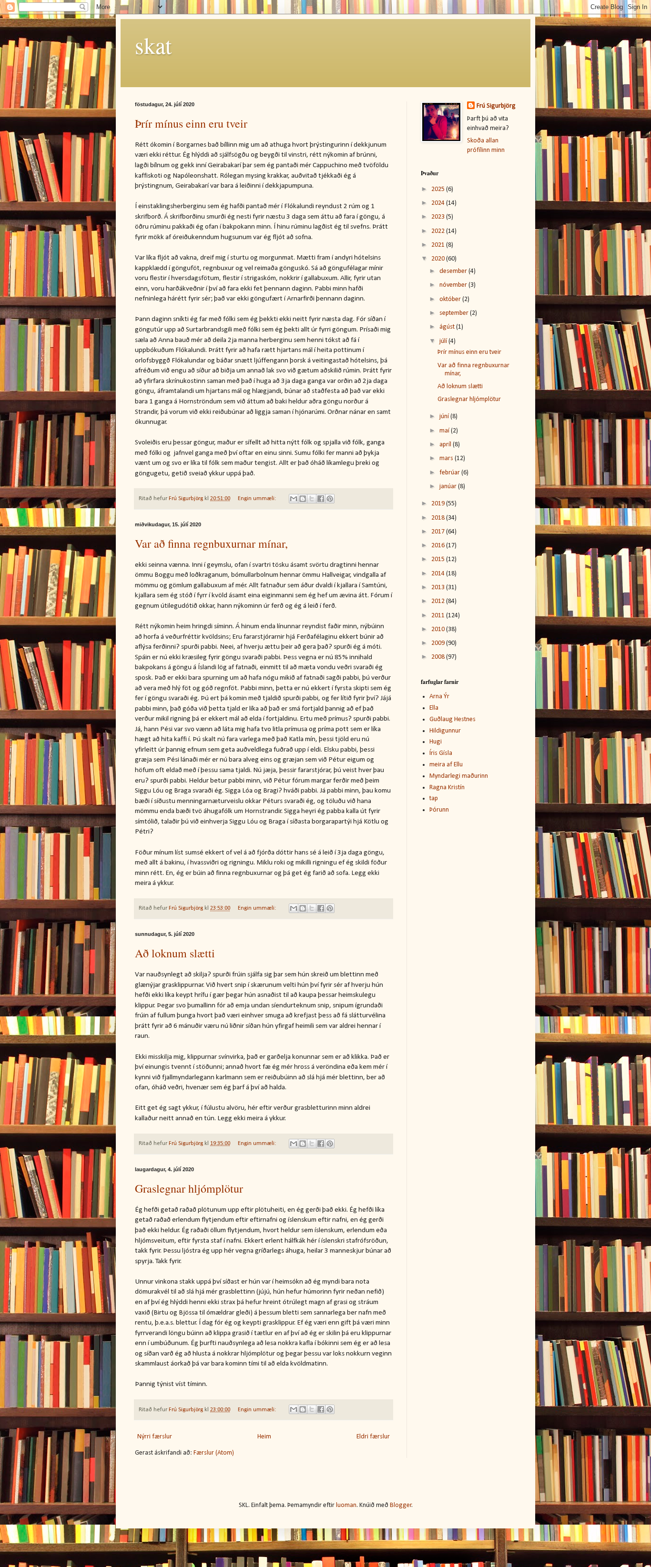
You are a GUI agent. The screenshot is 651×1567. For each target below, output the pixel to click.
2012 (438, 601)
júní (444, 416)
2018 (438, 518)
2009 (438, 643)
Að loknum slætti (175, 953)
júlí (443, 341)
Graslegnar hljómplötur (189, 1188)
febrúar (450, 472)
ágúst (447, 327)
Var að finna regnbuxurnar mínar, (211, 543)
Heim (264, 1436)
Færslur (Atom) (213, 1453)
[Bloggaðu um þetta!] (302, 498)
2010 (438, 629)
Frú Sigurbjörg (496, 106)
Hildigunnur (445, 730)
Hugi (435, 741)
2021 (438, 245)
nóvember (453, 285)
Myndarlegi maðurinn (458, 776)
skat (153, 45)
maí (445, 430)
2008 (438, 657)
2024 (438, 203)
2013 (438, 587)
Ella (433, 708)
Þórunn (439, 810)
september (454, 313)
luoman (346, 1505)
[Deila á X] (311, 498)
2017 (438, 531)
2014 (438, 573)
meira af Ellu (446, 764)
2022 (438, 231)
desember (453, 271)
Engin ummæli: (257, 499)
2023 (438, 217)
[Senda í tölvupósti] (293, 498)
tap (433, 798)
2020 (438, 258)
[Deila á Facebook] (321, 498)
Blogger (401, 1505)
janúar (448, 486)
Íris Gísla (440, 753)
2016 (438, 545)
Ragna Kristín (447, 787)
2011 (438, 615)
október (450, 299)
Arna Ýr (439, 696)
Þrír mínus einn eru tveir (191, 123)
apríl (446, 444)
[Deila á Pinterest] (330, 498)
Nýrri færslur (154, 1436)
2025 (438, 189)
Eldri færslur (373, 1436)
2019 (438, 503)
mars (447, 458)
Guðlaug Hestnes (452, 719)
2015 (438, 559)
